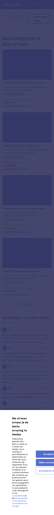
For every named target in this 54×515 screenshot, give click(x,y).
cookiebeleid (18, 495)
